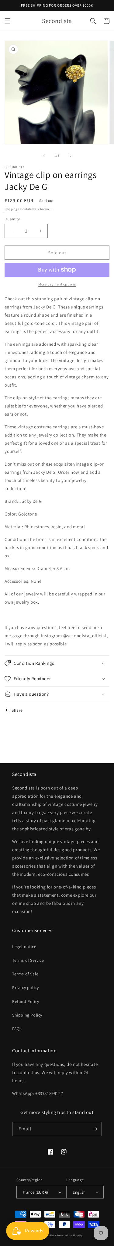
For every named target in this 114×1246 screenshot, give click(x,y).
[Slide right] (70, 155)
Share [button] (17, 710)
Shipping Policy (27, 1015)
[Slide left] (43, 155)
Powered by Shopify (69, 1235)
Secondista (49, 1235)
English (79, 1192)
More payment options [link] (57, 284)
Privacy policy (25, 987)
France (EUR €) (35, 1192)
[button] (7, 21)
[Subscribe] (95, 1129)
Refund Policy (25, 1001)
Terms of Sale (25, 974)
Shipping (11, 209)
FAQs (17, 1028)
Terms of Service (28, 960)
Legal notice (24, 946)
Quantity (12, 219)
